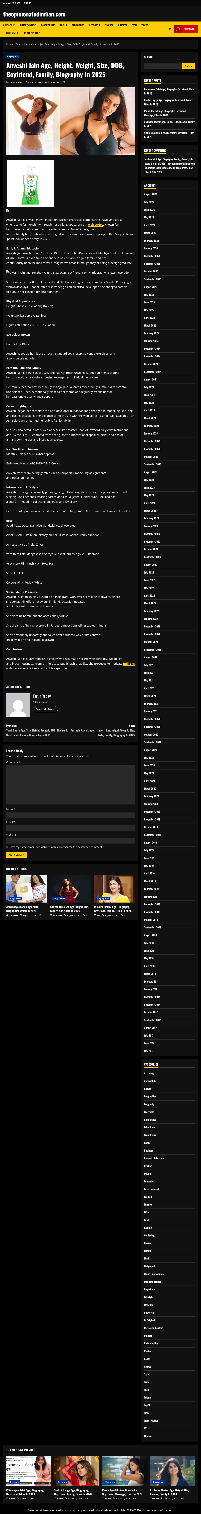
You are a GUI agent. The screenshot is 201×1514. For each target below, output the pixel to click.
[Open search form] (170, 29)
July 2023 (149, 480)
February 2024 (151, 426)
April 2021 (149, 688)
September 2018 (152, 927)
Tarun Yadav (16, 82)
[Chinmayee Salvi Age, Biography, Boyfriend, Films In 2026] (28, 1471)
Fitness (148, 1212)
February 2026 (151, 240)
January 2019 (151, 896)
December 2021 (152, 626)
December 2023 (152, 441)
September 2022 (152, 557)
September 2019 (152, 835)
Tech (134, 25)
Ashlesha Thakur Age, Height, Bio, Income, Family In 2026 (169, 1492)
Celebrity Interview (154, 1158)
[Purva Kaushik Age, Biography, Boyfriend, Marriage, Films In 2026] (124, 1471)
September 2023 (152, 464)
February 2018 (151, 981)
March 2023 (150, 510)
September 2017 (152, 1020)
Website (11, 834)
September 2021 (152, 649)
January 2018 (150, 989)
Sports (147, 1366)
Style (146, 1374)
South (147, 1359)
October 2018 (151, 920)
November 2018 (152, 912)
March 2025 (150, 325)
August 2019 (150, 842)
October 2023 (151, 456)
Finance (109, 25)
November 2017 (152, 1004)
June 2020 (149, 765)
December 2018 (152, 904)
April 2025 (149, 317)
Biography (149, 1104)
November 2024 (152, 356)
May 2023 (149, 495)
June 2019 (149, 858)
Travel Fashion (151, 1420)
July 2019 (149, 850)
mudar (12, 1498)
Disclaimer (11, 33)
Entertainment (28, 25)
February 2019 (151, 889)
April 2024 (149, 410)
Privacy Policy (31, 33)
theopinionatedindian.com (34, 13)
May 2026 (149, 217)
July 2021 (149, 665)
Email (10, 822)
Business (148, 1150)
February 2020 (151, 796)
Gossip (147, 1243)
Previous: (37, 730)
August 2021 (150, 657)
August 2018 (150, 935)
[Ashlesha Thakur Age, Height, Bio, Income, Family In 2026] (172, 1471)
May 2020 (149, 773)
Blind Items (78, 25)
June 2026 (149, 210)
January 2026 (151, 248)
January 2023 (151, 526)
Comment (13, 762)
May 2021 (149, 680)
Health (147, 1251)
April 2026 (149, 225)
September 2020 (152, 742)
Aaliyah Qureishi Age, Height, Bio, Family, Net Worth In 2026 (69, 909)
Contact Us (9, 25)
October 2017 (151, 1012)
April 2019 (149, 873)
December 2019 (152, 811)
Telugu (147, 1397)
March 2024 (150, 418)
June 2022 (149, 580)
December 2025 (152, 256)
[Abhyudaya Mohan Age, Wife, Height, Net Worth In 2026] (26, 889)
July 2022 (149, 572)
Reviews (148, 1351)
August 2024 (150, 379)
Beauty (147, 1089)
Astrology (149, 1073)
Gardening (149, 1235)
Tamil (146, 1382)
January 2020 (151, 804)
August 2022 (150, 564)
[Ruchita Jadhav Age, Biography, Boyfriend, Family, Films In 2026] (114, 889)
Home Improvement (154, 1274)
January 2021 (150, 711)
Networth (94, 25)
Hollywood (149, 1266)
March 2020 (150, 788)
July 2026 (149, 202)
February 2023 (151, 518)
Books (147, 1143)
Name (10, 809)
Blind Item (149, 1127)
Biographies (48, 25)
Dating (147, 1173)
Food (146, 1220)
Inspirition (149, 1289)
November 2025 (152, 263)
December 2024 (152, 348)
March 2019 (150, 881)
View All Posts (45, 709)
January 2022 (151, 619)
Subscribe (190, 29)
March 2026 (150, 233)
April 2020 (149, 781)
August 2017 (150, 1028)
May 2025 (149, 310)
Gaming (148, 1228)
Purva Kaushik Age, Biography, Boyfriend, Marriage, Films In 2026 (122, 1492)
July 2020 (149, 757)
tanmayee (13, 915)
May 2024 (149, 403)
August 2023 (150, 472)
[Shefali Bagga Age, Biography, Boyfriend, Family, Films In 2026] (76, 1471)
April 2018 (149, 966)
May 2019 (149, 866)
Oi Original (149, 1320)
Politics (148, 1335)
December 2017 (152, 997)
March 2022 (150, 603)
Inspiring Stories (152, 1282)
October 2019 (151, 827)
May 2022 (149, 588)
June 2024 (149, 395)
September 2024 (152, 372)
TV (145, 1428)
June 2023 (149, 487)
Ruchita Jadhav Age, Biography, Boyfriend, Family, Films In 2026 (113, 909)
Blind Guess (150, 1119)
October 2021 (151, 642)
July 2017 (148, 1035)
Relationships (151, 1343)
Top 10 (63, 25)
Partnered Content (153, 1328)
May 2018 (149, 958)
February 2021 (151, 703)
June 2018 (149, 950)
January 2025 (151, 341)
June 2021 (149, 673)
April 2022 (149, 595)
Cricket (122, 25)
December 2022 (152, 534)
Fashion (148, 1197)
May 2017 (148, 1051)
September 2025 (152, 279)
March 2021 (150, 696)
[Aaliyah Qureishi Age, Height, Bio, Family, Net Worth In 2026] (70, 889)
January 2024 (151, 433)
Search (148, 57)
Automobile (150, 1081)
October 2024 (151, 364)
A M (98, 915)
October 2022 (151, 549)
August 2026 (150, 194)
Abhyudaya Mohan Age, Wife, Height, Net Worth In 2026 (22, 909)
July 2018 (149, 943)
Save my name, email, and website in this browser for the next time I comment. (56, 847)
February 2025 (151, 333)
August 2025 (150, 287)
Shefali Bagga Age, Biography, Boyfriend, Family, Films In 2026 (73, 1492)
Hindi (146, 1258)
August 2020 (150, 750)
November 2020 (152, 727)
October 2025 (151, 271)
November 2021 (152, 634)
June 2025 (149, 302)
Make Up (148, 1305)
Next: (103, 730)
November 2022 (152, 541)
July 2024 (149, 387)
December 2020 (152, 719)
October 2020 (151, 734)
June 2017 (149, 1043)
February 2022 (151, 611)
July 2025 (149, 294)
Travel (145, 25)
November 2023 (152, 449)
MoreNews (149, 1510)
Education (149, 1181)
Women (148, 1436)
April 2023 (149, 503)
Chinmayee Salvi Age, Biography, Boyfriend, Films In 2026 (25, 1492)
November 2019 (152, 819)
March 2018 (150, 973)
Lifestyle (148, 1297)
